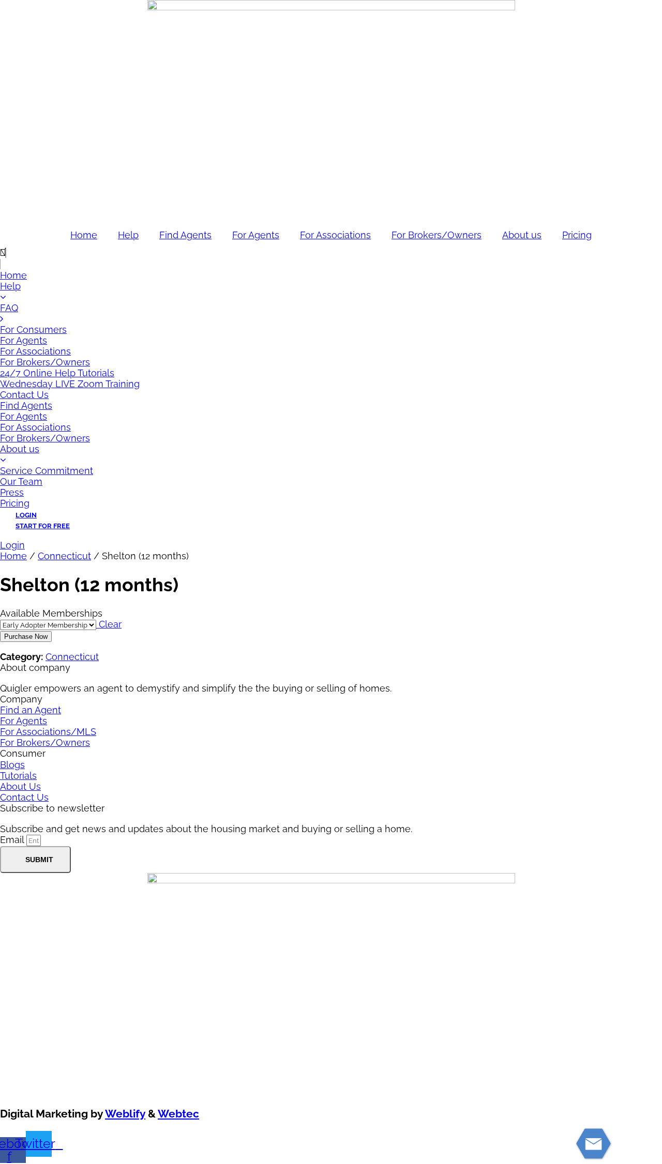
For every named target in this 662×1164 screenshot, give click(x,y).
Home (83, 234)
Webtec (178, 1113)
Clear (109, 624)
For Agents (255, 234)
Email (13, 839)
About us (521, 234)
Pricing (577, 234)
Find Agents (185, 234)
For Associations (335, 234)
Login (12, 545)
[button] (331, 252)
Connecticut (64, 555)
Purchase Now (26, 636)
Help (128, 234)
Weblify (125, 1113)
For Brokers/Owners (437, 234)
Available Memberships (51, 613)
